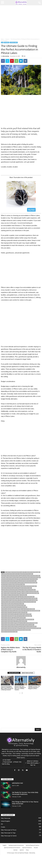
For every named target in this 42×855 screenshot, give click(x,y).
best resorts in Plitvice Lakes (29, 581)
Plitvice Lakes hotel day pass (26, 619)
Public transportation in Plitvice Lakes (30, 628)
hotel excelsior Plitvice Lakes (9, 598)
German (15, 850)
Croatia (7, 39)
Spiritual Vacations (27, 847)
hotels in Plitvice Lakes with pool (10, 600)
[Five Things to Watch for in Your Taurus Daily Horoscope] (6, 804)
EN (2, 42)
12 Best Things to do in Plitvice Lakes (15, 572)
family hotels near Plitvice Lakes (10, 593)
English (4, 845)
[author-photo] (21, 660)
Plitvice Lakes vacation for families (10, 628)
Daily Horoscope (5, 818)
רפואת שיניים (7, 760)
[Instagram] (19, 770)
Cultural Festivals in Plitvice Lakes (10, 589)
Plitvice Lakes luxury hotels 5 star (10, 626)
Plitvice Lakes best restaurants (31, 610)
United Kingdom (5, 821)
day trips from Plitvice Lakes (28, 589)
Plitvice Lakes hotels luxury (27, 624)
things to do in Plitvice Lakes (9, 630)
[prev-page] (20, 693)
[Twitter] (7, 61)
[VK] (25, 61)
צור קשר (32, 765)
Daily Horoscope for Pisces (8, 830)
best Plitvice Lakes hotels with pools (11, 581)
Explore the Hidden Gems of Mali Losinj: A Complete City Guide (10, 650)
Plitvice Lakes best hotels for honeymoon (12, 610)
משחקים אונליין (7, 762)
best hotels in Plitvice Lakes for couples (27, 579)
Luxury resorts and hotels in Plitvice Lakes (12, 603)
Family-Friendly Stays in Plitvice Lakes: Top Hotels (14, 595)
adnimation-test (17, 783)
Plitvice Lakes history (7, 617)
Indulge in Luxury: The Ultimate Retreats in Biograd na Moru (34, 687)
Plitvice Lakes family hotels (24, 614)
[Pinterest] (12, 61)
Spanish (22, 850)
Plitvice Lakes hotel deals (8, 621)
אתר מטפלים (17, 762)
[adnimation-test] (6, 785)
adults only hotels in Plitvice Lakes (11, 575)
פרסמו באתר (30, 763)
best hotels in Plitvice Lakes (9, 579)
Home (2, 39)
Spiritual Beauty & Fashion (32, 845)
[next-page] (22, 693)
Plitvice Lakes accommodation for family (12, 609)
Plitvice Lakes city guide (8, 612)
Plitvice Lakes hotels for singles (10, 624)
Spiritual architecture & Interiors (12, 847)
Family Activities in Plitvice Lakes (10, 591)
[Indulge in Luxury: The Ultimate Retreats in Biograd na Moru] (34, 680)
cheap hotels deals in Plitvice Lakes (27, 586)
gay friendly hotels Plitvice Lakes (10, 596)
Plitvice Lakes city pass (21, 612)
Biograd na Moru (5, 684)
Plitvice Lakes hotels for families (29, 623)
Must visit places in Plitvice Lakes (10, 607)
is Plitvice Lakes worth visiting (9, 602)
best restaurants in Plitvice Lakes (10, 582)
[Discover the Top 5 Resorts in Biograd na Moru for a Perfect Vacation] (21, 680)
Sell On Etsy (6, 764)
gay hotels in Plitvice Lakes (27, 596)
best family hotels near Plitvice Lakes (11, 577)
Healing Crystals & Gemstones (16, 845)
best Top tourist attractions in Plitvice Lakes (13, 584)
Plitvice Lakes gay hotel (25, 616)
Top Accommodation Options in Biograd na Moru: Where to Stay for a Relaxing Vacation (7, 687)
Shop (27, 850)
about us (29, 761)
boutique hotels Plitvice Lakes (9, 586)
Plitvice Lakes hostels (19, 617)
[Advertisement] (21, 324)
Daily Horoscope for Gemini (9, 836)
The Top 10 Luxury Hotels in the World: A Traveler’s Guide (31, 650)
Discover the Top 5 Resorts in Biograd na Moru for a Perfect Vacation (20, 687)
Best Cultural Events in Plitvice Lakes (30, 575)
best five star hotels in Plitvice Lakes (31, 577)
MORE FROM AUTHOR (27, 673)
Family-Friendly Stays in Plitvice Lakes (29, 593)
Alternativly (6, 56)
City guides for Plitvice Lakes (24, 588)
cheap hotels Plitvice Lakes (8, 588)
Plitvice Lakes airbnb (29, 609)
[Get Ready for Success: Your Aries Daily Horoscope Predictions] (6, 795)
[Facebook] (3, 61)
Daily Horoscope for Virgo (8, 833)
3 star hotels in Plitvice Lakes (32, 572)
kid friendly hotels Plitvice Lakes (27, 602)
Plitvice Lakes (13, 42)
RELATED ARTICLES (14, 673)
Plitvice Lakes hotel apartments (10, 619)
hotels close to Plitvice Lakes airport (27, 598)
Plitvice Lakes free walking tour (10, 616)
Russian (36, 847)
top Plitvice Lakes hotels (24, 630)
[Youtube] (27, 770)
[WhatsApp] (16, 61)
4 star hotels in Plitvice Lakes (9, 574)
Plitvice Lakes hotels (21, 621)
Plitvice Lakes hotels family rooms (10, 623)
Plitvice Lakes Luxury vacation (28, 626)
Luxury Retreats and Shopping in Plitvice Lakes (13, 605)
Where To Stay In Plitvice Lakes (9, 631)
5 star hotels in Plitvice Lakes (25, 574)
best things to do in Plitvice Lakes (28, 582)
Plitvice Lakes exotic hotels (8, 614)
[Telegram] (21, 61)
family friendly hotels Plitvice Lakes (29, 591)
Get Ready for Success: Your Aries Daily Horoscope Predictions (25, 793)
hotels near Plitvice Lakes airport (28, 600)
